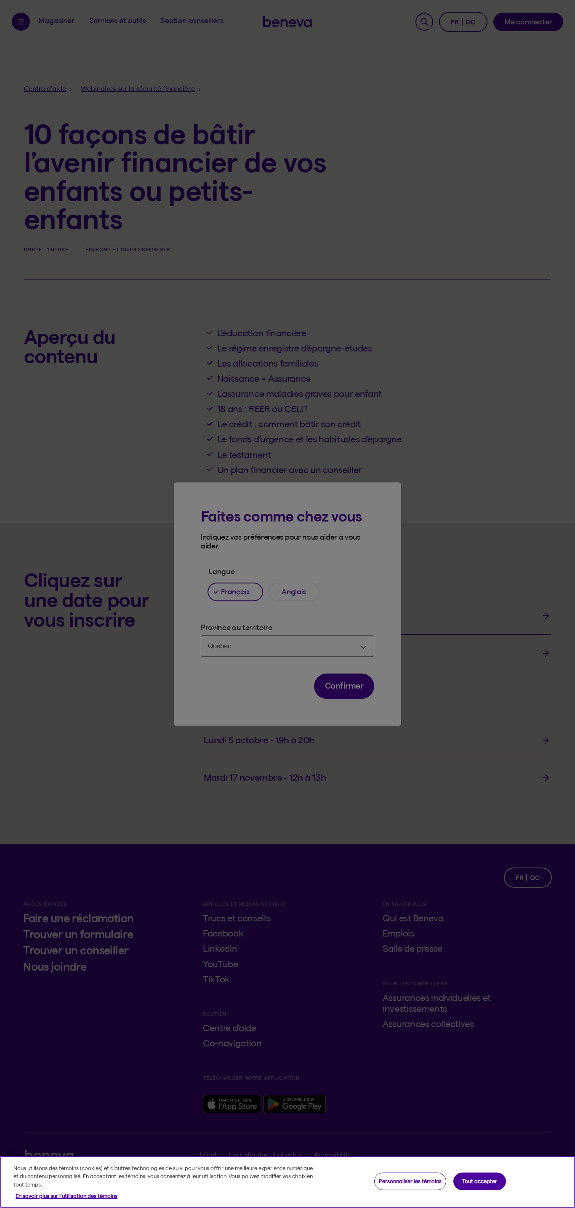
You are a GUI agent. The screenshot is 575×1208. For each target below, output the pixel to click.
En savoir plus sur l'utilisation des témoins (66, 1196)
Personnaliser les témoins (410, 1181)
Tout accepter (479, 1181)
